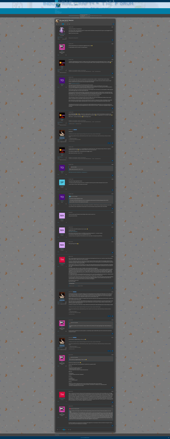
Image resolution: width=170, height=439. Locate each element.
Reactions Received (60, 69)
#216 (112, 319)
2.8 (80, 15)
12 (65, 429)
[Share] (113, 24)
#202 (112, 43)
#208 (112, 164)
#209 (112, 179)
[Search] (113, 1)
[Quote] (112, 40)
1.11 (98, 15)
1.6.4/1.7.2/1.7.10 (88, 15)
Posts (58, 70)
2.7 (78, 15)
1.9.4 (94, 15)
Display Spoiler (72, 283)
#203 (112, 59)
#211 (112, 212)
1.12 (100, 15)
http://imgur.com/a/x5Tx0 (75, 83)
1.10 (96, 15)
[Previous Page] (56, 24)
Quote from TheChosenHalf (75, 408)
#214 (112, 256)
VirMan (75, 123)
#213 (112, 241)
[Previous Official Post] (108, 143)
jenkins (89, 14)
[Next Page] (69, 24)
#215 (112, 291)
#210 (112, 193)
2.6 (76, 15)
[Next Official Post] (110, 143)
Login (107, 1)
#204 (112, 77)
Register (110, 1)
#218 (112, 354)
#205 (112, 112)
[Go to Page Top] (169, 438)
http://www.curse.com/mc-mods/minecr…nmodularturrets (78, 172)
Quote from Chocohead (74, 322)
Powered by (85, 437)
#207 (112, 146)
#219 (112, 391)
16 (68, 429)
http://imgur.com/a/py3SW (73, 231)
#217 (112, 337)
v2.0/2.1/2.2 (71, 15)
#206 (112, 129)
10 (62, 429)
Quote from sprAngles (74, 196)
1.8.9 (92, 15)
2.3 (73, 15)
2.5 (75, 15)
